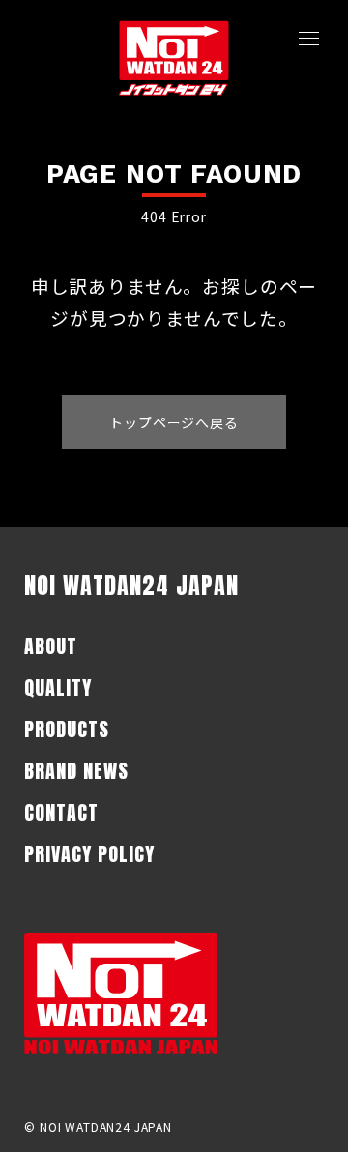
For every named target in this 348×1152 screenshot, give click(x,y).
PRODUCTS (66, 729)
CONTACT (61, 812)
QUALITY (58, 688)
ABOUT (50, 646)
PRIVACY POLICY (89, 854)
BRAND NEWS (76, 771)
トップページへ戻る (174, 422)
